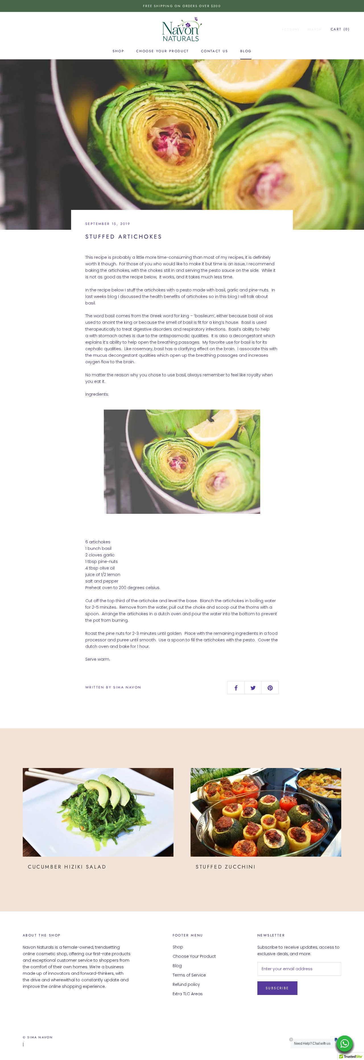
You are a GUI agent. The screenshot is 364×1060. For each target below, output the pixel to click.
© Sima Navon (38, 1037)
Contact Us (214, 51)
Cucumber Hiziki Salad (67, 867)
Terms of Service (189, 975)
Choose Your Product (162, 51)
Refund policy (186, 984)
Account (290, 29)
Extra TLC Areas (188, 994)
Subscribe (277, 988)
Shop (119, 51)
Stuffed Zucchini (226, 867)
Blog (246, 51)
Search (314, 29)
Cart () (340, 29)
